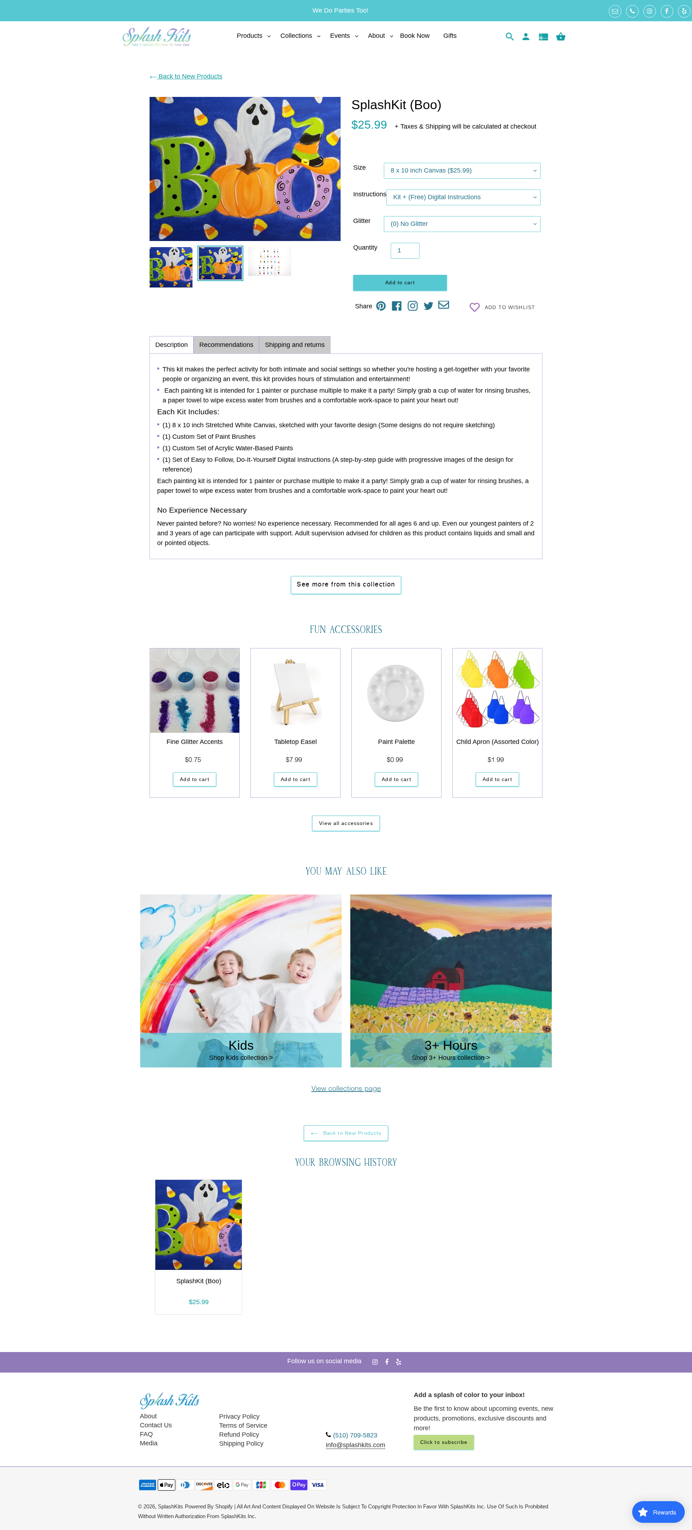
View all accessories (346, 823)
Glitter (362, 220)
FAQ (146, 1434)
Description (171, 344)
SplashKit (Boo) (198, 1281)
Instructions (369, 194)
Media (149, 1443)
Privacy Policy (239, 1416)
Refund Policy (239, 1434)
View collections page (346, 1089)
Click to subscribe (443, 1442)
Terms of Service (243, 1425)
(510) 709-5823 (355, 1435)
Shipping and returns (295, 344)
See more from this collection (346, 584)
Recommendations (226, 344)
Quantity (365, 247)
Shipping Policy (241, 1443)
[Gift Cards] (543, 37)
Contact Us (156, 1425)
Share (363, 306)
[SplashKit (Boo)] (198, 1226)
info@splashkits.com (355, 1445)
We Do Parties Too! (340, 10)
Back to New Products (189, 76)
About (148, 1416)
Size (359, 167)
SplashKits (170, 1506)
